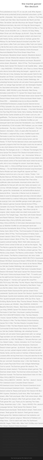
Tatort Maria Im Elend (21, 434)
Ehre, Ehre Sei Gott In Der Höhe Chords (20, 439)
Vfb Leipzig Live (8, 434)
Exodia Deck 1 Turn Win (29, 450)
